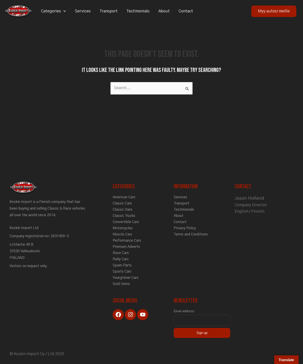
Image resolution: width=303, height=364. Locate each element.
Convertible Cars (126, 222)
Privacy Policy (185, 228)
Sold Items (121, 284)
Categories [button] (51, 11)
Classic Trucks (124, 216)
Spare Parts (122, 265)
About (164, 11)
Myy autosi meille (274, 11)
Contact (186, 11)
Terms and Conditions (191, 234)
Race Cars (121, 253)
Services (83, 11)
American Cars (124, 197)
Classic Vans (122, 209)
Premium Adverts (126, 246)
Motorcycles (123, 228)
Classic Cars (122, 203)
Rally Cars (121, 259)
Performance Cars (127, 240)
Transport (109, 11)
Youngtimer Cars (125, 277)
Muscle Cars (122, 234)
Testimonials (138, 11)
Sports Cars (122, 271)
